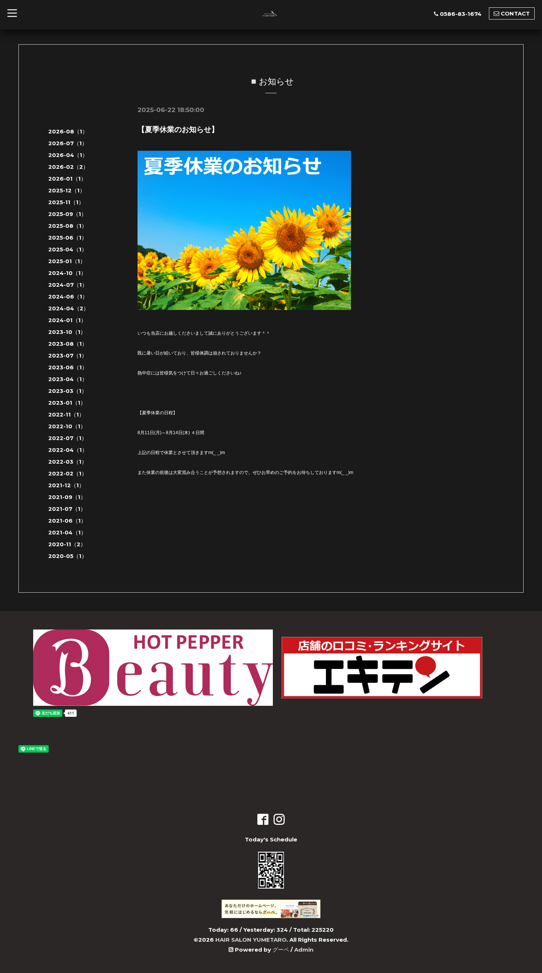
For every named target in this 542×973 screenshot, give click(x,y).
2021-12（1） (66, 485)
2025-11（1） (66, 202)
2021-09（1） (67, 497)
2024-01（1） (67, 320)
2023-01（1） (67, 402)
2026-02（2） (68, 166)
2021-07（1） (67, 508)
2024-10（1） (67, 272)
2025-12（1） (66, 190)
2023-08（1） (67, 343)
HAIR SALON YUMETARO (250, 939)
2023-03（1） (67, 390)
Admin (303, 949)
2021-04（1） (67, 532)
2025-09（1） (67, 213)
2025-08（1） (67, 225)
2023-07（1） (67, 355)
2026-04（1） (68, 154)
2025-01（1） (67, 261)
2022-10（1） (67, 426)
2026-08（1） (68, 131)
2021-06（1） (67, 520)
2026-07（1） (67, 143)
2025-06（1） (67, 237)
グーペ (280, 949)
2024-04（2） (68, 308)
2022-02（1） (67, 473)
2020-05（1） (67, 555)
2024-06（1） (68, 296)
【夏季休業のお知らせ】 (178, 129)
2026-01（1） (67, 178)
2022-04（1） (67, 449)
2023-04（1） (67, 379)
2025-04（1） (67, 249)
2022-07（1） (67, 438)
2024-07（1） (67, 284)
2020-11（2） (67, 544)
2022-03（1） (67, 461)
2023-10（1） (67, 331)
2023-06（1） (67, 367)
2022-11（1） (66, 414)
